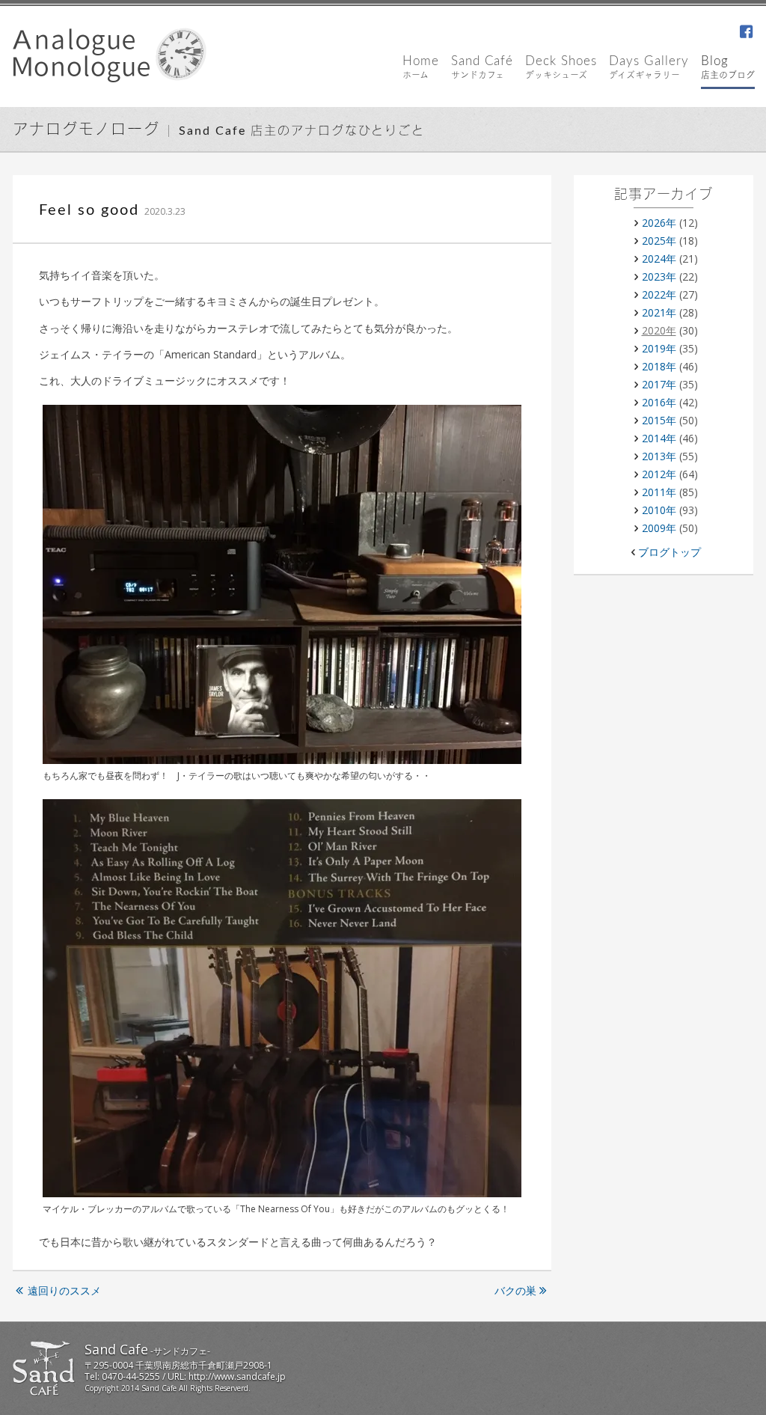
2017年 (659, 384)
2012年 (659, 474)
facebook (745, 33)
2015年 (659, 420)
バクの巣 (515, 1290)
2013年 (659, 456)
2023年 (659, 276)
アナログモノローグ (86, 130)
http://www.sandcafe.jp (237, 1376)
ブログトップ (669, 552)
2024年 (659, 258)
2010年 (659, 510)
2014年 (659, 438)
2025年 (659, 240)
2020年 (659, 330)
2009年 (659, 528)
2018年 (659, 366)
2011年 (659, 492)
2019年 (659, 348)
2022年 (659, 294)
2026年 (659, 223)
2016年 (659, 402)
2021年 (659, 312)
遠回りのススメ (64, 1290)
